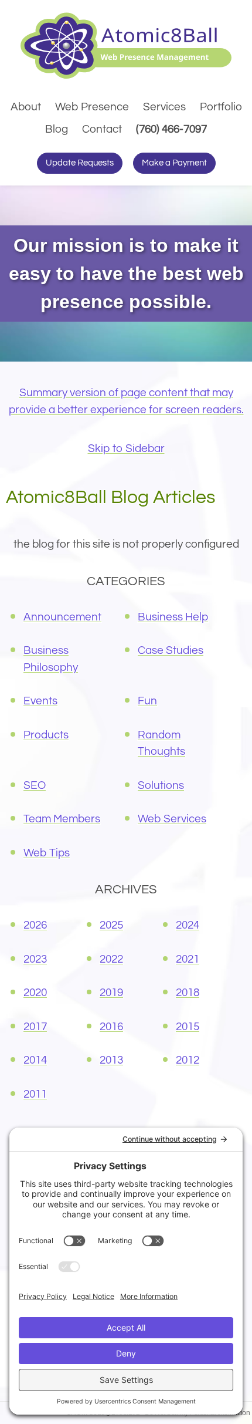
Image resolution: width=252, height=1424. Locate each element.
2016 (111, 1026)
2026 (35, 925)
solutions (161, 785)
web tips (46, 853)
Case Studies (170, 650)
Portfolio (221, 107)
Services (164, 107)
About (26, 107)
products (46, 735)
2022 (111, 959)
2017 (35, 1026)
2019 (111, 992)
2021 (187, 959)
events (40, 701)
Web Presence (92, 107)
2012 (187, 1060)
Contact (102, 129)
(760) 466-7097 (173, 129)
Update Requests (80, 162)
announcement (62, 617)
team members (61, 819)
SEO (34, 785)
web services (172, 819)
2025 (111, 925)
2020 (35, 992)
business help (173, 617)
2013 (111, 1060)
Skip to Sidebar (126, 448)
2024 (187, 925)
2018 (187, 992)
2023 (35, 959)
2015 (187, 1026)
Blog (56, 129)
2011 (35, 1094)
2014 (35, 1060)
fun (147, 701)
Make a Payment (174, 162)
